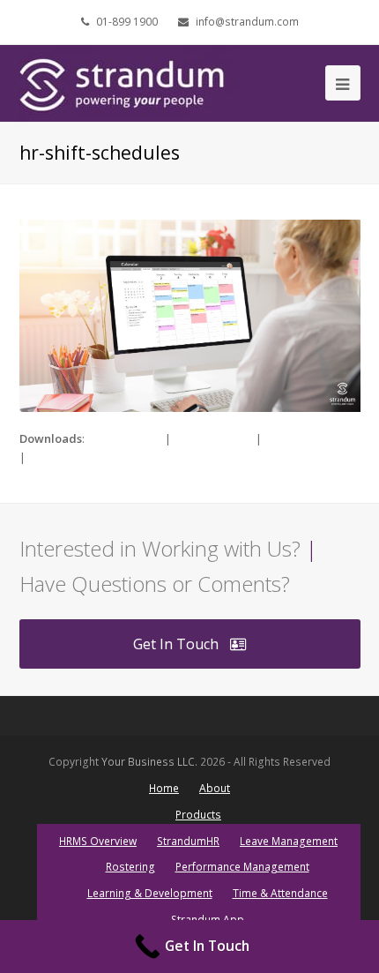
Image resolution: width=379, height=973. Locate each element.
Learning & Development (149, 893)
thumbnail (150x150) (81, 457)
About (214, 788)
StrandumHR (188, 841)
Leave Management (289, 841)
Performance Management (242, 866)
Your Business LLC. (149, 761)
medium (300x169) (312, 438)
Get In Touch (176, 644)
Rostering (130, 866)
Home (164, 788)
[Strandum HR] (129, 82)
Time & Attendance (280, 893)
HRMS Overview (98, 841)
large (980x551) (213, 438)
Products (198, 814)
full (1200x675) (124, 438)
